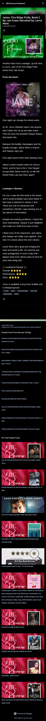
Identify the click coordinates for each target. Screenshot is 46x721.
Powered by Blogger (24, 713)
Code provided (22, 291)
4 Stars (5, 291)
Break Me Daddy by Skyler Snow (13, 627)
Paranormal (7, 294)
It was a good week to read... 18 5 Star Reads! (17, 566)
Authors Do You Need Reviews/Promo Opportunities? (21, 327)
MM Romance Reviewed (15, 3)
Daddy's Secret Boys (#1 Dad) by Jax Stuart (17, 651)
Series (16, 294)
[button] (4, 30)
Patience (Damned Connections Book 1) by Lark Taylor (21, 429)
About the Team (7, 325)
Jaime (7, 67)
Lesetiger (33, 291)
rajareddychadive (27, 718)
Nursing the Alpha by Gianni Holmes (14, 399)
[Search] (43, 3)
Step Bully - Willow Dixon (10, 675)
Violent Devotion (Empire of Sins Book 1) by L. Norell (20, 383)
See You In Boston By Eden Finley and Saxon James (19, 515)
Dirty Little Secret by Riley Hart (12, 391)
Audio (13, 291)
